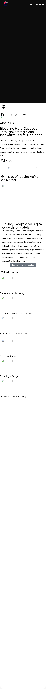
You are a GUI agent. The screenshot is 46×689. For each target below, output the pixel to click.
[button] (9, 168)
